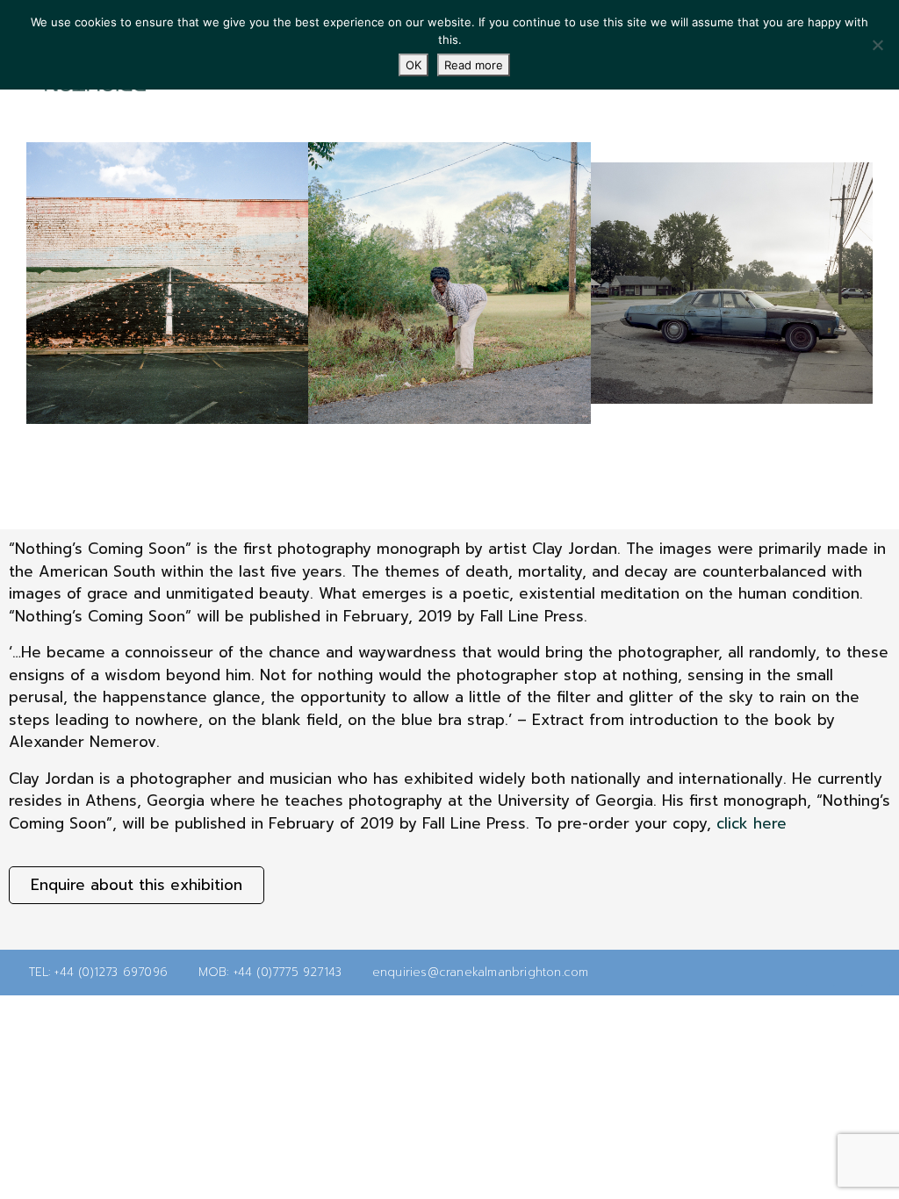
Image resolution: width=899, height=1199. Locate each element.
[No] (877, 45)
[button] (8, 283)
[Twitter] (820, 972)
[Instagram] (876, 972)
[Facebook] (848, 972)
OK (413, 65)
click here (751, 823)
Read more (473, 65)
